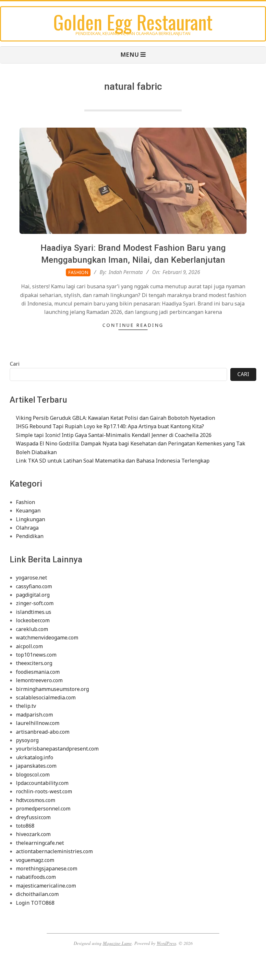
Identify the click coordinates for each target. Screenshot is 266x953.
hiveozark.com (33, 834)
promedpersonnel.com (43, 808)
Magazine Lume (117, 943)
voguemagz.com (35, 860)
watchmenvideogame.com (47, 637)
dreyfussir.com (33, 817)
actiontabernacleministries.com (54, 851)
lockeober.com (33, 620)
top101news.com (36, 654)
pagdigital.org (33, 594)
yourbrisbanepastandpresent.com (57, 748)
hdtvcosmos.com (35, 800)
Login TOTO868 (35, 902)
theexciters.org (34, 663)
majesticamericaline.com (46, 885)
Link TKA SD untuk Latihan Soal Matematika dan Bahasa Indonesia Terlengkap (113, 460)
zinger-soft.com (35, 603)
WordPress (166, 943)
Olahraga (27, 527)
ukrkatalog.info (34, 757)
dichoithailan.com (37, 894)
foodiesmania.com (38, 671)
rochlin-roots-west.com (44, 791)
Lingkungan (30, 519)
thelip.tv (26, 705)
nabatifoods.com (36, 876)
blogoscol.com (33, 774)
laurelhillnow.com (37, 723)
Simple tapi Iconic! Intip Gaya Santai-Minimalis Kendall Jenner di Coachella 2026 (114, 435)
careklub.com (32, 629)
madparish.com (34, 714)
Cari (14, 363)
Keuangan (28, 510)
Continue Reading (133, 325)
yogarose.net (31, 577)
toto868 (25, 825)
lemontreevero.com (39, 680)
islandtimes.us (33, 611)
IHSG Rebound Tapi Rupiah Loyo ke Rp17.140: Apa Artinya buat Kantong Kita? (110, 426)
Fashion (78, 272)
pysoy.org (27, 740)
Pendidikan (29, 536)
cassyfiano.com (34, 586)
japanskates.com (36, 765)
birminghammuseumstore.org (52, 689)
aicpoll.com (29, 646)
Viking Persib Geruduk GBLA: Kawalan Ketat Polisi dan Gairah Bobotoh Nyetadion (115, 417)
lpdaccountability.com (42, 783)
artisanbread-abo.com (42, 731)
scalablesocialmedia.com (46, 697)
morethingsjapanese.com (46, 868)
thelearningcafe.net (40, 842)
